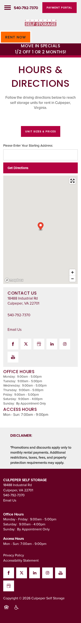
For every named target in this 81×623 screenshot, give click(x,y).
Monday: (9, 376)
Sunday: (8, 403)
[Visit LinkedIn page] (51, 344)
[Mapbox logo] (14, 280)
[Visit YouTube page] (13, 357)
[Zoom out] (72, 278)
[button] (59, 7)
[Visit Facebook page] (13, 344)
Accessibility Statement (21, 560)
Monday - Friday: (15, 519)
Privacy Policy (13, 555)
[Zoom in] (72, 272)
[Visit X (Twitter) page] (26, 344)
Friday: (8, 394)
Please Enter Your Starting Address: (28, 145)
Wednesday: (11, 385)
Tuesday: (9, 381)
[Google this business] (38, 344)
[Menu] (7, 7)
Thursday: (10, 390)
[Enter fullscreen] (72, 181)
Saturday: (9, 399)
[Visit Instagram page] (64, 344)
